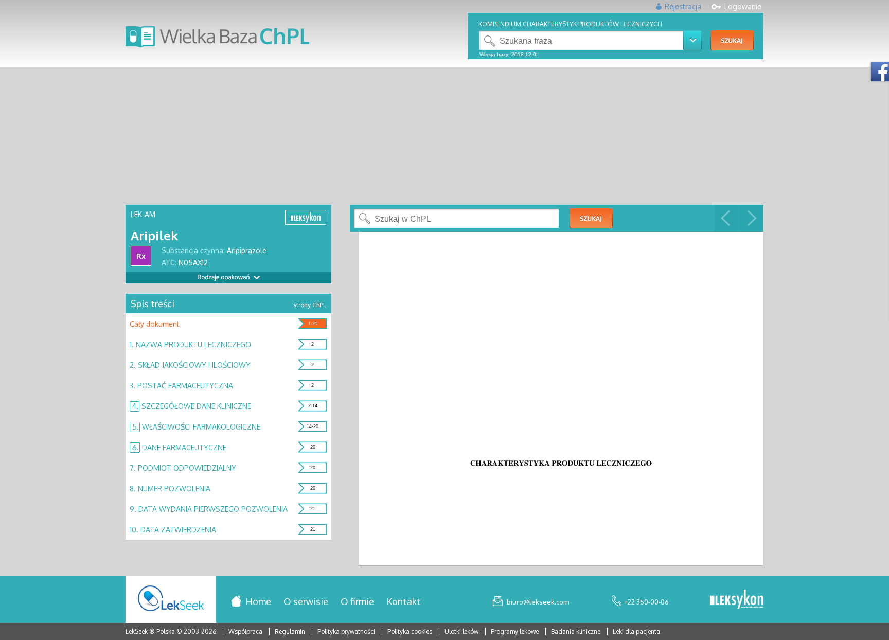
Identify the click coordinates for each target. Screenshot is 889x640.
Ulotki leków (462, 631)
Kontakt (403, 601)
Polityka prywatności (347, 631)
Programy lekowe (515, 631)
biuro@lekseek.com (538, 602)
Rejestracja (683, 6)
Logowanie (742, 6)
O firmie (357, 601)
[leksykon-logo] (736, 600)
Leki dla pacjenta (636, 631)
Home (258, 601)
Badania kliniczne (576, 631)
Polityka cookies (409, 631)
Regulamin (290, 631)
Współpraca (245, 631)
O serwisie (305, 601)
